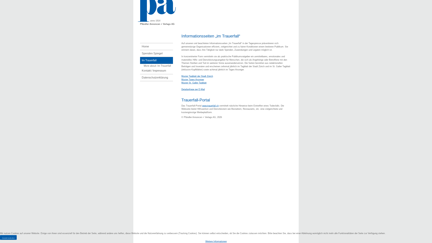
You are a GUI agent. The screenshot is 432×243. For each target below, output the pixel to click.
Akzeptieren (8, 237)
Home (145, 46)
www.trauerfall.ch (210, 105)
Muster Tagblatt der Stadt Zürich (197, 76)
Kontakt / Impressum (154, 70)
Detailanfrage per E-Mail (193, 89)
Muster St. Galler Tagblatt (194, 83)
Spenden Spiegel (152, 53)
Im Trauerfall (149, 60)
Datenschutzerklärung (155, 77)
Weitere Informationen (216, 241)
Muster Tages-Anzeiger (192, 79)
